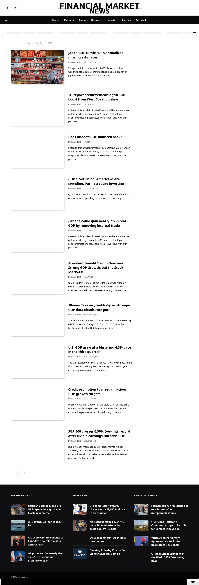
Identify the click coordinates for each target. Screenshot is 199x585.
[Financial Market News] (99, 8)
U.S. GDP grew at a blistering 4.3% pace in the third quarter (99, 349)
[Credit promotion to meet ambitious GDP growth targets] (37, 403)
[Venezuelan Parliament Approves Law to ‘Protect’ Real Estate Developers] (141, 541)
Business (96, 19)
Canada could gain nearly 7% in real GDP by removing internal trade (97, 223)
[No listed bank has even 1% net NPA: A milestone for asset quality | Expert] (80, 525)
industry (112, 19)
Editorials (141, 19)
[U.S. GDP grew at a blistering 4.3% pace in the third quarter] (37, 361)
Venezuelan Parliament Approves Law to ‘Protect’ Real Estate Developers (166, 541)
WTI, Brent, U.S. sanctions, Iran (44, 523)
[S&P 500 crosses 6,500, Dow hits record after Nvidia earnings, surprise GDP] (37, 445)
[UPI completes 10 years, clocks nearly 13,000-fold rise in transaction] (80, 509)
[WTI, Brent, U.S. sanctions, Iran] (18, 525)
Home (55, 19)
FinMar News (75, 62)
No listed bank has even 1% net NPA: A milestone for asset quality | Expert (107, 525)
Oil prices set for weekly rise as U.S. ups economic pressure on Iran (45, 557)
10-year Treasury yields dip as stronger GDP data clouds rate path (99, 307)
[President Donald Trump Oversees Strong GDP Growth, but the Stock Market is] (37, 277)
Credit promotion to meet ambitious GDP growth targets (97, 391)
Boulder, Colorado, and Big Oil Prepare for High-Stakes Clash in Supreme (45, 509)
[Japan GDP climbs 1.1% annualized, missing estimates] (37, 67)
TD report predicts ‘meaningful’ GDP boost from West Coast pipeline (97, 97)
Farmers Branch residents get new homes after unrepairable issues (169, 509)
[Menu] (6, 19)
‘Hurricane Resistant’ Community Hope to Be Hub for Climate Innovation (168, 525)
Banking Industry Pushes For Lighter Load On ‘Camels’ (108, 551)
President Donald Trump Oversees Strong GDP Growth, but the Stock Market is (95, 267)
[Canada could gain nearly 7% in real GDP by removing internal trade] (37, 235)
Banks (82, 19)
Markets (69, 19)
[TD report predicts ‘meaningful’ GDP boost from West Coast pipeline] (37, 109)
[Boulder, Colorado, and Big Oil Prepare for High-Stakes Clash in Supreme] (18, 509)
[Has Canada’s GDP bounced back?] (37, 151)
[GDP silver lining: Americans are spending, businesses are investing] (37, 193)
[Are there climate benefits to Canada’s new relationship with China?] (18, 541)
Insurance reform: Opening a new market (108, 539)
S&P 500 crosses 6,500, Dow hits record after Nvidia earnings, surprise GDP (99, 433)
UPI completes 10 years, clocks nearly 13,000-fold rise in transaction (107, 509)
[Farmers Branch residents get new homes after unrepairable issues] (141, 509)
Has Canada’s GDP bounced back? (95, 137)
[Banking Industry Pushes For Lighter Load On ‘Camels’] (80, 553)
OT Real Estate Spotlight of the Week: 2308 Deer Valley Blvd (167, 557)
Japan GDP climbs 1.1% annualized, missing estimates (96, 55)
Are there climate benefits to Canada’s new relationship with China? (45, 541)
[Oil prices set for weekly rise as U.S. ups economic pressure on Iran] (18, 556)
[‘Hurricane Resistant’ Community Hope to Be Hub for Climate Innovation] (141, 525)
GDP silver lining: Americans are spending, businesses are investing (96, 181)
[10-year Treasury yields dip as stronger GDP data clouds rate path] (37, 319)
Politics (126, 19)
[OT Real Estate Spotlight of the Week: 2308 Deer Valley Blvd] (141, 557)
